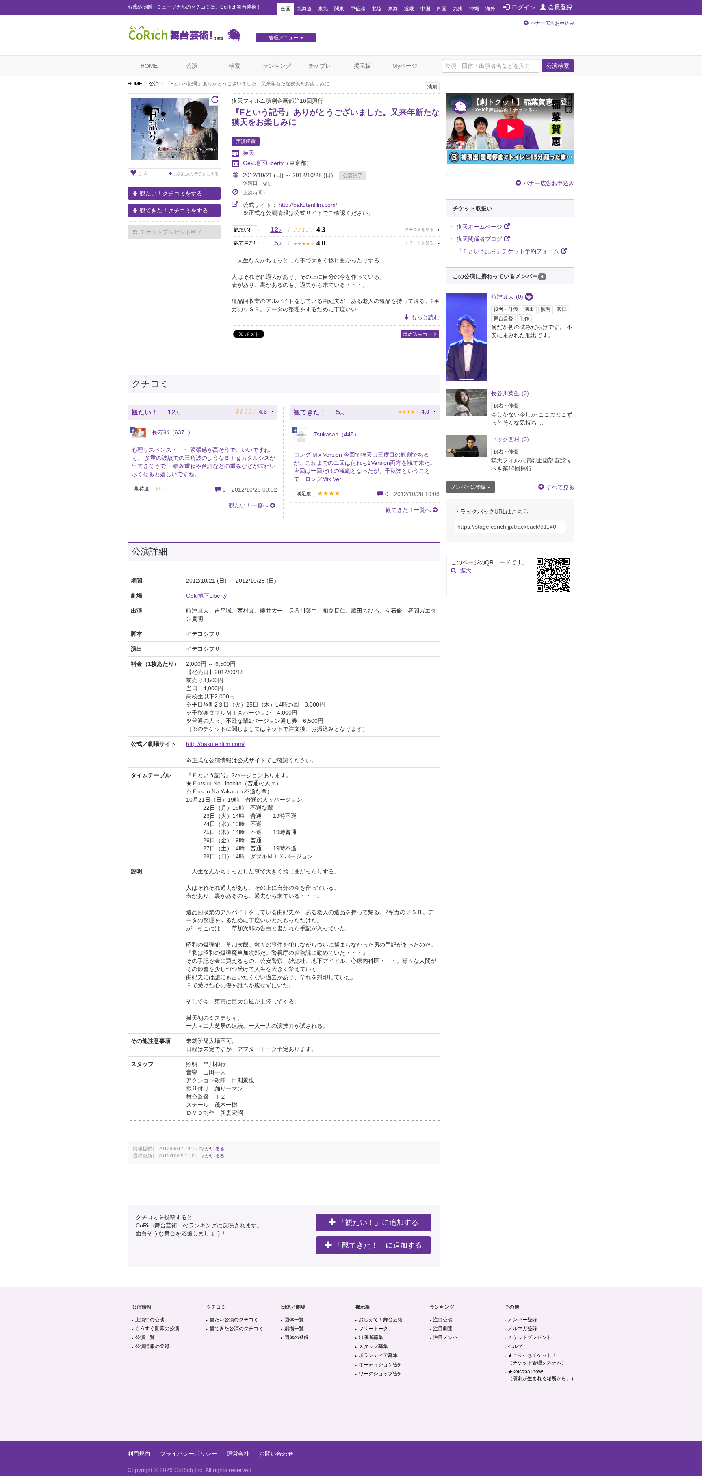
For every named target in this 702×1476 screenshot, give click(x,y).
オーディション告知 (381, 1365)
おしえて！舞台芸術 (381, 1319)
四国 (441, 8)
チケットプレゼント (530, 1337)
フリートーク (373, 1328)
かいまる (215, 1148)
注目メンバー (447, 1337)
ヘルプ (515, 1346)
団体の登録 (296, 1337)
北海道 (304, 8)
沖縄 (474, 8)
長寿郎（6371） (171, 432)
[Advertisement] (351, 1415)
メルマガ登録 (522, 1328)
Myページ (404, 66)
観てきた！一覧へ (408, 510)
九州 (458, 8)
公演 (191, 66)
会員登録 (560, 7)
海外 (490, 8)
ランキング (277, 66)
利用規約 (139, 1453)
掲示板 (362, 66)
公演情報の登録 (152, 1346)
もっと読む (425, 317)
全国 (285, 8)
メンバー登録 (522, 1319)
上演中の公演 (150, 1319)
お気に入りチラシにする (196, 173)
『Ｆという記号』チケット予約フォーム (508, 251)
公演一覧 (145, 1337)
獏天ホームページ (479, 226)
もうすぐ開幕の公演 (157, 1328)
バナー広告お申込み (552, 23)
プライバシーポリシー (188, 1453)
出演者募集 (371, 1337)
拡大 (465, 570)
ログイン (523, 7)
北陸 (376, 8)
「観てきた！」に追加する (378, 1245)
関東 (339, 8)
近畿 (409, 8)
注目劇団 (443, 1328)
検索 (234, 66)
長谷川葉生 (510, 393)
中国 (425, 8)
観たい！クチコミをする (171, 193)
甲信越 (358, 8)
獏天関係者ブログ (479, 239)
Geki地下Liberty (263, 163)
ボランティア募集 (378, 1355)
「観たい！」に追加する (378, 1222)
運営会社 (238, 1453)
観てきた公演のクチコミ (236, 1328)
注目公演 (443, 1319)
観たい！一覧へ (249, 505)
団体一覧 (294, 1319)
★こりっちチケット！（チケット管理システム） (537, 1358)
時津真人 (507, 296)
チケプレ (319, 66)
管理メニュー (283, 38)
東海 (393, 8)
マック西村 (510, 439)
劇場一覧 (294, 1328)
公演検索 (557, 66)
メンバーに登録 (468, 487)
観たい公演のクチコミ (234, 1319)
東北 (323, 8)
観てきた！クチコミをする (174, 210)
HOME (149, 66)
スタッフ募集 (373, 1346)
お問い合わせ (276, 1453)
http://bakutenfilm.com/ (308, 205)
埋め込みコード (420, 334)
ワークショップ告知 (381, 1373)
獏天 (248, 153)
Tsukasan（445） (336, 434)
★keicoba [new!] (542, 1375)
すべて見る (560, 487)
